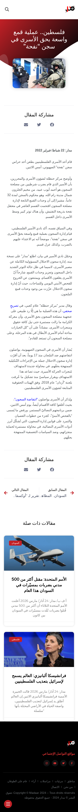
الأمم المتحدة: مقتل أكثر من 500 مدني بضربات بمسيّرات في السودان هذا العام (39, 585)
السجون (20, 399)
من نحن (68, 787)
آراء (33, 781)
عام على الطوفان (17, 781)
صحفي (67, 311)
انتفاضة (32, 399)
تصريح (14, 305)
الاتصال (55, 787)
